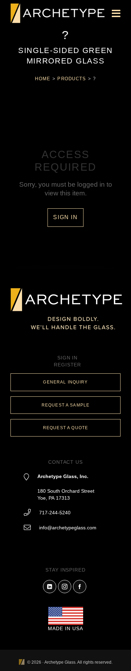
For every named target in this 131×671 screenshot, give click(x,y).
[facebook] (79, 586)
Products (71, 78)
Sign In (65, 217)
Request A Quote (65, 428)
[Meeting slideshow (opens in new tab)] (21, 662)
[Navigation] (116, 14)
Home (42, 78)
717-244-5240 (55, 512)
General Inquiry (65, 382)
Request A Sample (65, 405)
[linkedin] (49, 586)
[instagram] (64, 586)
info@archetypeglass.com (67, 527)
